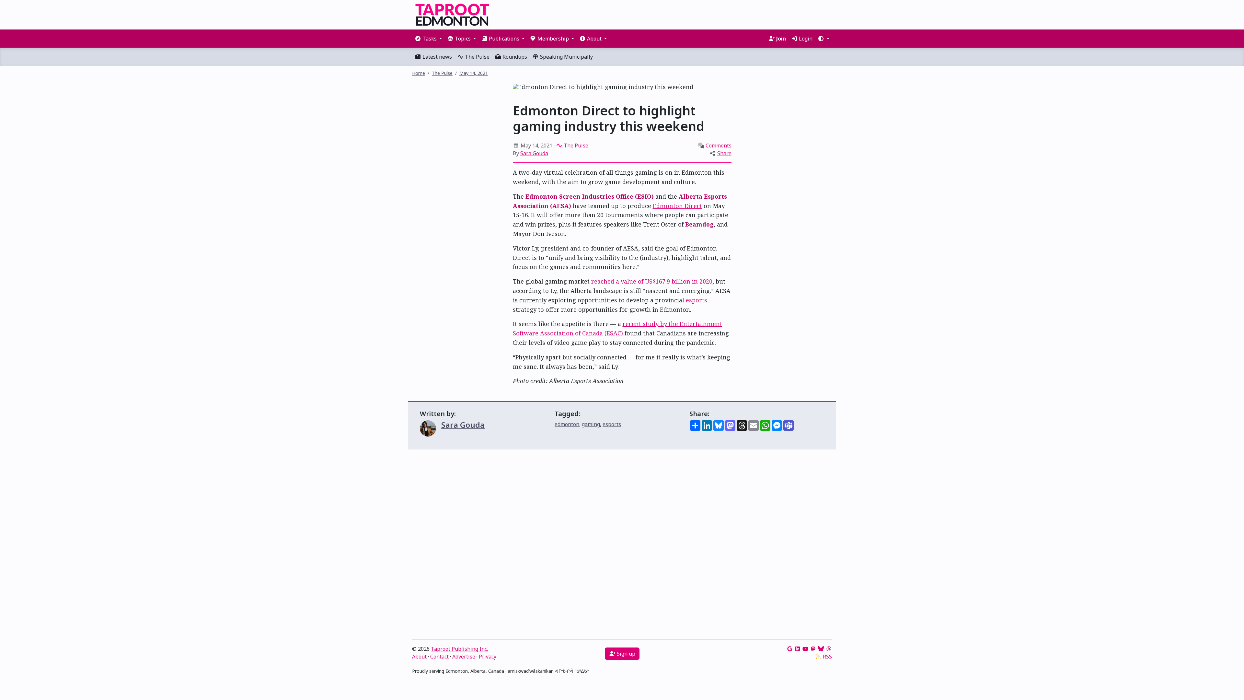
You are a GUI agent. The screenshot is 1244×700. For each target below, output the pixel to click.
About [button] (594, 38)
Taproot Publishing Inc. (459, 648)
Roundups (514, 56)
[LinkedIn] (797, 648)
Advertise (463, 656)
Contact (439, 656)
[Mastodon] (813, 648)
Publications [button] (504, 38)
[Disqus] (622, 546)
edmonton (567, 424)
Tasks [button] (429, 38)
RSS (827, 656)
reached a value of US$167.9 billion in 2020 (651, 281)
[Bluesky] (821, 648)
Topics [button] (463, 38)
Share (724, 153)
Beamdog (699, 224)
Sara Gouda (534, 153)
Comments (718, 145)
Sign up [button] (625, 653)
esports (696, 300)
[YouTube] (805, 648)
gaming (591, 424)
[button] (823, 38)
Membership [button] (553, 38)
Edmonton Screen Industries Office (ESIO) (589, 196)
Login (805, 38)
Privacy (487, 656)
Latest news (436, 56)
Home (418, 73)
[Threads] (828, 648)
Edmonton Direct (677, 206)
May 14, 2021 (473, 73)
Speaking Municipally (566, 56)
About (419, 656)
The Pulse (477, 56)
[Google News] (790, 648)
